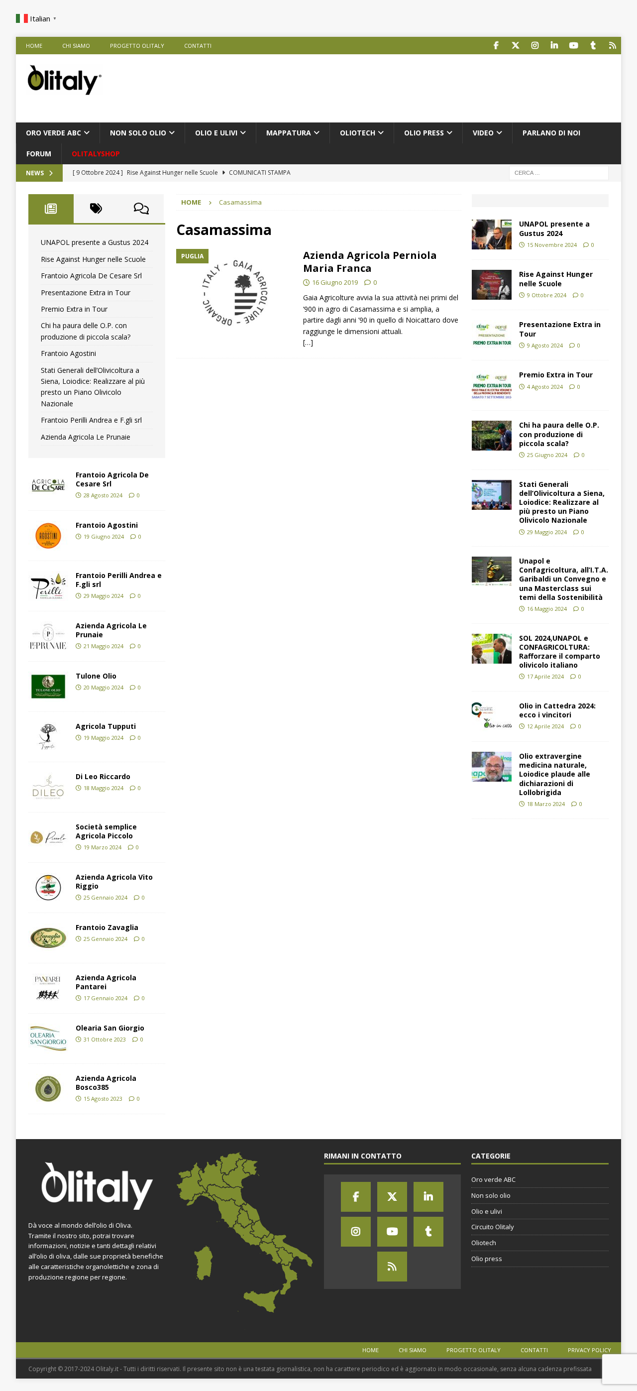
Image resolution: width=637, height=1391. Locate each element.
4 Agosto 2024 (545, 386)
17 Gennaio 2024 (105, 998)
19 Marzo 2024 (102, 847)
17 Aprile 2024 (545, 676)
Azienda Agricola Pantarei (106, 982)
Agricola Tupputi (106, 726)
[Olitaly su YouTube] (573, 45)
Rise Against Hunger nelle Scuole (93, 259)
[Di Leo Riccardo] (48, 787)
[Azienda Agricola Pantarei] (48, 988)
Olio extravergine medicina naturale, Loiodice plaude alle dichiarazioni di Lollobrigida (554, 774)
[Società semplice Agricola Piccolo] (48, 837)
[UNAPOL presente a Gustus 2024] (492, 234)
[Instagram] (356, 1232)
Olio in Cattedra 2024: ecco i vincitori (557, 710)
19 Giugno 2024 (104, 536)
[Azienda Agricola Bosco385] (48, 1089)
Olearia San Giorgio (110, 1028)
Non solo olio (138, 132)
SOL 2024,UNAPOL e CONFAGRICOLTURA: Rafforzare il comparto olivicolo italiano (559, 651)
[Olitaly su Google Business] (612, 45)
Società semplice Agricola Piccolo (106, 831)
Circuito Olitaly (492, 1226)
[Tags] (96, 208)
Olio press (424, 132)
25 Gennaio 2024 (105, 897)
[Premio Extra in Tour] (492, 385)
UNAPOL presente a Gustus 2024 (94, 242)
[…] (308, 342)
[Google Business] (392, 1266)
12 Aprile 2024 (545, 726)
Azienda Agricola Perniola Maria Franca (370, 261)
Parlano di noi (551, 132)
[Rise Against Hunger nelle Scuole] (492, 285)
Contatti (198, 45)
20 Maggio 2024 (103, 687)
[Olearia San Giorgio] (48, 1038)
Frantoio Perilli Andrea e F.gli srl (91, 420)
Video (483, 132)
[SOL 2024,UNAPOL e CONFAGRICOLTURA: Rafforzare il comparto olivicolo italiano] (492, 649)
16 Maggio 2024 (547, 608)
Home (34, 45)
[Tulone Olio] (48, 686)
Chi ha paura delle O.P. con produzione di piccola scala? (559, 434)
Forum (38, 153)
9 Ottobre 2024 (546, 295)
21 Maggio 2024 (103, 646)
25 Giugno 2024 (547, 455)
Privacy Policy (589, 1350)
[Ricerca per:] (559, 172)
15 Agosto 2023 (103, 1098)
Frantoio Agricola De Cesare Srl (91, 275)
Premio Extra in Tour (74, 309)
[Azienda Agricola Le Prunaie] (48, 636)
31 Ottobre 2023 (105, 1039)
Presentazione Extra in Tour (85, 292)
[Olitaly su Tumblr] (593, 45)
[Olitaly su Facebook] (496, 45)
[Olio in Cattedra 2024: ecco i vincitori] (492, 716)
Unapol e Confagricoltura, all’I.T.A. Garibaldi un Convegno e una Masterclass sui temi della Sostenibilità (563, 579)
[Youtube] (392, 1232)
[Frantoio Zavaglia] (48, 938)
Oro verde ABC (53, 132)
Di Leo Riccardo (103, 776)
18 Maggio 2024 (103, 788)
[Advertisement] (430, 86)
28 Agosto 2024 (103, 495)
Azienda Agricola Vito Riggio (114, 881)
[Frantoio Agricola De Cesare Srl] (48, 485)
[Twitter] (392, 1197)
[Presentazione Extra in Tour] (492, 335)
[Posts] (51, 208)
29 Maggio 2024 (103, 595)
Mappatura (288, 132)
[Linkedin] (428, 1197)
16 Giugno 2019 (335, 282)
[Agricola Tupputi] (48, 737)
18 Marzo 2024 (546, 804)
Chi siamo (76, 45)
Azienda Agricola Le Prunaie (85, 437)
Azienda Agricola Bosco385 (106, 1082)
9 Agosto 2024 (545, 345)
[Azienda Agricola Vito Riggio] (48, 888)
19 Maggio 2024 (103, 737)
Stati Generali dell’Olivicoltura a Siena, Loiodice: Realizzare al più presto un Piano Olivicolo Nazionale (562, 502)
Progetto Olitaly (137, 45)
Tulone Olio (96, 676)
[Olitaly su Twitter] (515, 45)
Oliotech (357, 132)
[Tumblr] (428, 1232)
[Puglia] (234, 293)
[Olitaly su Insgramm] (534, 45)
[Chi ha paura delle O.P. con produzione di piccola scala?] (492, 436)
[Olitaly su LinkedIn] (554, 45)
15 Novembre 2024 (552, 244)
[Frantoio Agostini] (48, 536)
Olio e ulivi (216, 132)
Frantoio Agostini (68, 353)
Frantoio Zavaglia (107, 927)
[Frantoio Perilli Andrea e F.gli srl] (48, 586)
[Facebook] (356, 1197)
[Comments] (141, 208)
